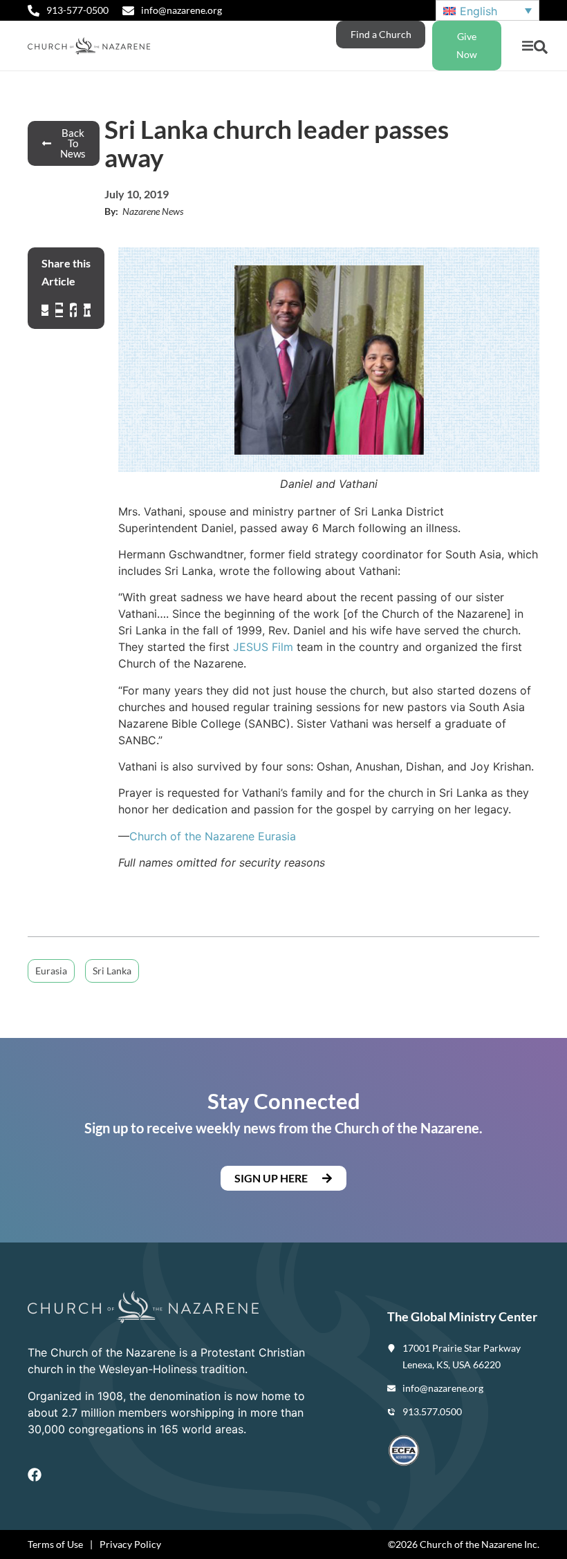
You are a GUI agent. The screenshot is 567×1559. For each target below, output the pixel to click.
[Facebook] (34, 1475)
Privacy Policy (130, 1544)
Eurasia (51, 970)
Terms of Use (55, 1544)
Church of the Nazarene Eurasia (212, 836)
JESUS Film (263, 647)
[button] (527, 46)
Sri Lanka (112, 970)
